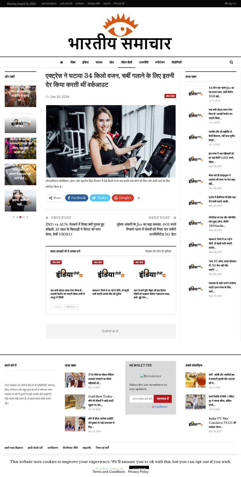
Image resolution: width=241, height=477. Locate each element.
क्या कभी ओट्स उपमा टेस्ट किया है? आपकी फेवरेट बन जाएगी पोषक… (220, 114)
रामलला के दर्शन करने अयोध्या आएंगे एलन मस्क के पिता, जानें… (222, 287)
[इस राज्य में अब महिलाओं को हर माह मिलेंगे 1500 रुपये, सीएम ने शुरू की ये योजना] (195, 158)
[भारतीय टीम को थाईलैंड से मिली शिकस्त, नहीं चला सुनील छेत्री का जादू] (195, 137)
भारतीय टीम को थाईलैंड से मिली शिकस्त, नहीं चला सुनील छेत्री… (222, 136)
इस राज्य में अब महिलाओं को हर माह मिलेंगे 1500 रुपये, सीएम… (221, 158)
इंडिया (85, 62)
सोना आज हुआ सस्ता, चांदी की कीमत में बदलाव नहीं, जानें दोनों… (20, 171)
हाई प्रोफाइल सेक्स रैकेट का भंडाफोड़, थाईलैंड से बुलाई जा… (20, 93)
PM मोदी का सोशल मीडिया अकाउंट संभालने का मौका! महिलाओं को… (101, 379)
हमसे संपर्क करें (66, 3)
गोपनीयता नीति (94, 3)
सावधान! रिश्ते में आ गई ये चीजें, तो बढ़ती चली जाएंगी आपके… (220, 243)
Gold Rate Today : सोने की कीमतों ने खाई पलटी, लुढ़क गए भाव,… (101, 401)
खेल (111, 62)
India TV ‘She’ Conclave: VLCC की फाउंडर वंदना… (222, 423)
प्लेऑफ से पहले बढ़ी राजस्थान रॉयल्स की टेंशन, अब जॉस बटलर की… (20, 145)
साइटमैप (106, 3)
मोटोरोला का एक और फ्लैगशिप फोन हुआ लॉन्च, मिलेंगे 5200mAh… (222, 221)
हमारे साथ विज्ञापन (49, 3)
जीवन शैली (126, 62)
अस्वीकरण (80, 3)
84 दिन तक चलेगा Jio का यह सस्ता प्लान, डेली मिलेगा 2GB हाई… (221, 92)
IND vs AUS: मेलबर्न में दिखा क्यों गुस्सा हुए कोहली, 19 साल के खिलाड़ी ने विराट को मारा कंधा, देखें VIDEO (75, 229)
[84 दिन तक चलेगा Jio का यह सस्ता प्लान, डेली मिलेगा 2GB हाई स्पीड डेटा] (195, 93)
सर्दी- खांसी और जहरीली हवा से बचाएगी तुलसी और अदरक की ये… (222, 379)
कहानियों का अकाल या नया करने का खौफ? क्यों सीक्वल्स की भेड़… (20, 119)
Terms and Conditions (108, 471)
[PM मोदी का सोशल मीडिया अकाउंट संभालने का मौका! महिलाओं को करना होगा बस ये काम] (75, 380)
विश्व (73, 62)
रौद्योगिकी (177, 62)
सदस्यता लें (163, 399)
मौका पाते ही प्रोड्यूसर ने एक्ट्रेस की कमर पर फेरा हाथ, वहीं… (222, 179)
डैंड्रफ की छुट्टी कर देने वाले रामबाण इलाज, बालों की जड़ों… (20, 197)
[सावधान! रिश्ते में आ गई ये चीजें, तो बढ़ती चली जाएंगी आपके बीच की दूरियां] (111, 273)
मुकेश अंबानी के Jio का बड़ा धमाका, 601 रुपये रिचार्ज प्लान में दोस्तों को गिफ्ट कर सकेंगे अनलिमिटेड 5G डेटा (146, 229)
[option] (20, 151)
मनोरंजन (160, 62)
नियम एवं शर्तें (119, 3)
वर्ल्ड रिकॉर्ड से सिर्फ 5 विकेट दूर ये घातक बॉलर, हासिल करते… (221, 401)
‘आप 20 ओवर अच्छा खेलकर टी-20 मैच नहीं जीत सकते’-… (222, 265)
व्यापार (99, 62)
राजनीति (143, 62)
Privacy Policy (138, 471)
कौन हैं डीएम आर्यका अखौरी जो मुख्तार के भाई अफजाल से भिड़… (101, 423)
